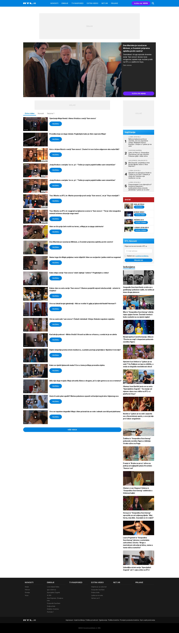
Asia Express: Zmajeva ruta (55, 599)
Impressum (69, 620)
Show (128, 200)
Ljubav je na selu (97, 595)
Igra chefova (51, 590)
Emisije (65, 3)
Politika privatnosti (92, 620)
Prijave (114, 3)
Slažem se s (138, 256)
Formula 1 (50, 612)
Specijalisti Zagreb (53, 592)
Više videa (72, 430)
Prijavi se (138, 260)
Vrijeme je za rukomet (99, 587)
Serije (27, 587)
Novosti (54, 3)
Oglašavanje (103, 620)
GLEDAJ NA (138, 3)
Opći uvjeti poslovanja (147, 620)
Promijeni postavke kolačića (129, 620)
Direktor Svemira (53, 609)
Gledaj (55, 124)
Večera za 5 (95, 598)
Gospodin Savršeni (53, 603)
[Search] (153, 3)
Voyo (26, 595)
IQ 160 (49, 595)
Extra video (92, 3)
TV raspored (77, 3)
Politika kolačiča (113, 620)
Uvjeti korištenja (79, 620)
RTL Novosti (131, 241)
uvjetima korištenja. (142, 256)
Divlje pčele (51, 606)
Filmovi (27, 590)
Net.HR (105, 3)
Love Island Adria (53, 587)
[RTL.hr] (29, 3)
